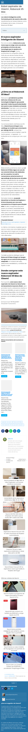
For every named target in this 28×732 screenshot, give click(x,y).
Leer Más (4, 376)
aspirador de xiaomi (7, 422)
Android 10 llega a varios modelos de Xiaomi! (10, 460)
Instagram (9, 332)
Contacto (13, 727)
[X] (7, 431)
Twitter (21, 332)
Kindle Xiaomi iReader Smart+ (21, 459)
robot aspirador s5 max (7, 424)
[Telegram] (18, 431)
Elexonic (10, 439)
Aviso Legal (4, 727)
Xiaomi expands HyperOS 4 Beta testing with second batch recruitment (6, 393)
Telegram (3, 332)
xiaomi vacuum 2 (19, 424)
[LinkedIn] (14, 431)
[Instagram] (8, 688)
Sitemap (9, 727)
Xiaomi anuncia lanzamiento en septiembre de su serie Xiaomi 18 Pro (6, 356)
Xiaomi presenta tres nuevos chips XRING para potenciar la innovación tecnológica (20, 357)
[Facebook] (3, 431)
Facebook (15, 332)
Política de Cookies (12, 728)
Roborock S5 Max (18, 422)
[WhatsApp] (10, 431)
